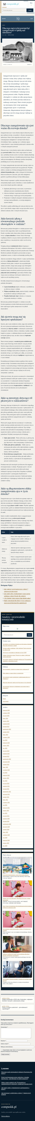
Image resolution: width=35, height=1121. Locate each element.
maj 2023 (5, 740)
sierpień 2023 (6, 732)
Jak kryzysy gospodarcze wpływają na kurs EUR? (15, 652)
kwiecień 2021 (6, 807)
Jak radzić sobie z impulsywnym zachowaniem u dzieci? (15, 1088)
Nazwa (3, 1040)
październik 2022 (7, 759)
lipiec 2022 (5, 767)
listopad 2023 (6, 726)
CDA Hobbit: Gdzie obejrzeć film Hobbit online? (17, 598)
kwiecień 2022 (6, 775)
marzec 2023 (6, 745)
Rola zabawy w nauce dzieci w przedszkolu (13, 673)
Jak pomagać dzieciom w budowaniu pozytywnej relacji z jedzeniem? (16, 687)
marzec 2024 (6, 721)
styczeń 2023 (6, 751)
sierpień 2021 (6, 797)
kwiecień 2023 (6, 742)
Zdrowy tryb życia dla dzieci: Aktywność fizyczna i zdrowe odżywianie (16, 899)
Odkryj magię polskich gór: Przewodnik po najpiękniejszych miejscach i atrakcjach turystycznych (16, 1083)
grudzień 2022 (6, 753)
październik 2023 (7, 729)
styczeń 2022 (6, 783)
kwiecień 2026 (6, 710)
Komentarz (4, 1027)
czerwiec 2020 (6, 835)
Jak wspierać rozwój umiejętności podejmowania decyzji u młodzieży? (16, 678)
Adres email (5, 1043)
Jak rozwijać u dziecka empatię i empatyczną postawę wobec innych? (17, 980)
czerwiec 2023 (6, 737)
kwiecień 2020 (6, 840)
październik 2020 (7, 824)
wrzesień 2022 (6, 761)
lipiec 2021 (5, 799)
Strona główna (5, 1116)
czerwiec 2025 (6, 713)
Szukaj (29, 10)
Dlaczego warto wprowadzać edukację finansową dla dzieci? (16, 1072)
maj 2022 (5, 772)
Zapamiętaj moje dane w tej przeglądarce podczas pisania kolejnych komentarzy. (16, 1050)
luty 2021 (5, 813)
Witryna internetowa (6, 1047)
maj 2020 (5, 837)
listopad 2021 (6, 789)
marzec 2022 (6, 778)
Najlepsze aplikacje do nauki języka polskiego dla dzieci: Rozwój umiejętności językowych (16, 955)
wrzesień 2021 (6, 794)
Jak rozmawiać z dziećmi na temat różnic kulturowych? (16, 669)
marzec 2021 (6, 810)
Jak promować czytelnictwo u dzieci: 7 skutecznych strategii (16, 1093)
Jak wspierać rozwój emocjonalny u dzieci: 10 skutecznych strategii (17, 929)
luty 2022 (5, 780)
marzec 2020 (6, 843)
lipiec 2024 (5, 718)
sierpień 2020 (6, 829)
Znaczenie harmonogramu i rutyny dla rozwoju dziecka (16, 875)
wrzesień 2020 (6, 826)
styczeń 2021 (6, 816)
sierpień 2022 (6, 764)
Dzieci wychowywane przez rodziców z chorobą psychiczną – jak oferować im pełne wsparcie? (15, 1078)
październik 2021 (7, 791)
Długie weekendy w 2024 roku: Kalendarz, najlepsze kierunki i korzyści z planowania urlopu (17, 1000)
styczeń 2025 (6, 715)
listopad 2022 (6, 756)
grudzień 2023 (6, 723)
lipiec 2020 (5, 832)
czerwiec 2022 (6, 770)
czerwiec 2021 (6, 802)
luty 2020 (5, 845)
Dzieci (3, 25)
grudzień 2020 (6, 818)
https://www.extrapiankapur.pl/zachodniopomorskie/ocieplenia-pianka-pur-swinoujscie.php (17, 907)
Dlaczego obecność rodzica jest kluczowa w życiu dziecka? (17, 682)
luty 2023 (5, 748)
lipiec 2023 (5, 734)
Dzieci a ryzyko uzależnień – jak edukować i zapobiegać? (15, 1008)
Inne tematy (6, 701)
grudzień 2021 (6, 786)
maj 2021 (5, 805)
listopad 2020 (6, 821)
